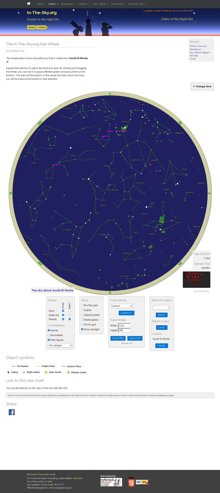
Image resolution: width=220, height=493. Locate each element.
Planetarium (195, 49)
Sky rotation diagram (200, 52)
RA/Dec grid (90, 305)
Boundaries (56, 335)
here (50, 481)
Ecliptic (87, 310)
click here (77, 478)
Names (54, 330)
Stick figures (57, 340)
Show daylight (91, 329)
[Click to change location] (7, 61)
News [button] (40, 4)
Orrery (193, 59)
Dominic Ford (36, 474)
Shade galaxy (91, 319)
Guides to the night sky (43, 19)
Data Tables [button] (100, 4)
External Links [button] (136, 4)
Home (31, 27)
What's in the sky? (198, 46)
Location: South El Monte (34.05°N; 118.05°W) (168, 10)
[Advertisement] (111, 447)
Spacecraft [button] (67, 4)
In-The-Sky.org (42, 12)
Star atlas (194, 55)
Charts (42, 27)
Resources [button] (117, 4)
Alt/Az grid (89, 324)
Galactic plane (91, 315)
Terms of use (126, 343)
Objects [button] (83, 4)
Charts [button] (52, 4)
